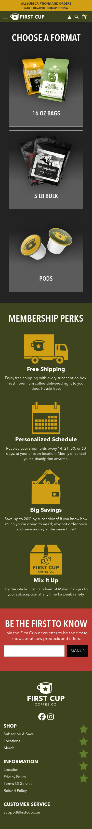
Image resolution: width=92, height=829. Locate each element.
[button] (85, 16)
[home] (27, 16)
